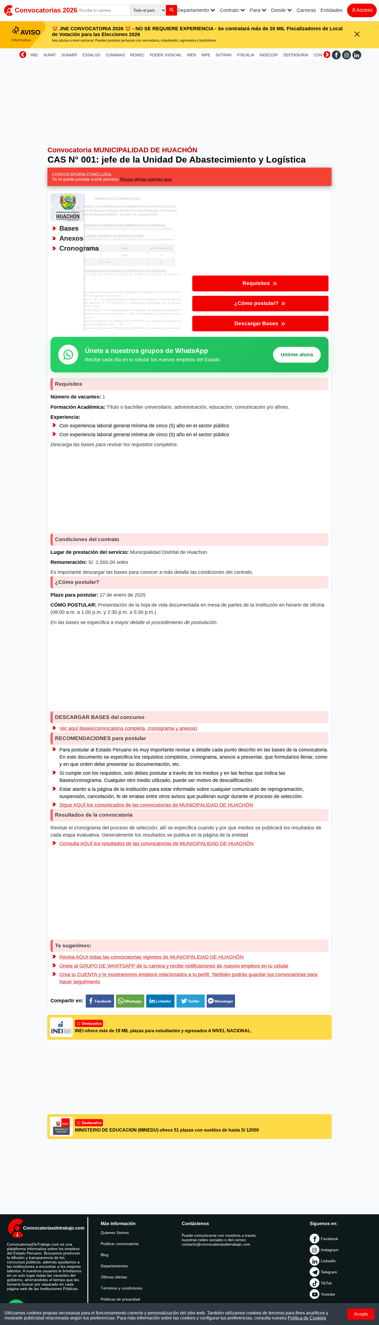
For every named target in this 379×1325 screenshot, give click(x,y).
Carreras (306, 10)
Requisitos (256, 283)
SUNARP (69, 55)
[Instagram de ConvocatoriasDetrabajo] (346, 55)
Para (256, 10)
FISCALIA (245, 55)
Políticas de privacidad (120, 1299)
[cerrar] (357, 34)
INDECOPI (268, 55)
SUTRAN (223, 55)
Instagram (329, 1250)
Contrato (230, 10)
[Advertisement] (189, 100)
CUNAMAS (115, 55)
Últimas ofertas (114, 1277)
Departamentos (114, 1266)
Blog (104, 1255)
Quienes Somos (115, 1232)
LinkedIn (328, 1261)
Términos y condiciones (121, 1288)
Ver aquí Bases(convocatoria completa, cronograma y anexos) (128, 728)
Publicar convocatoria (119, 1243)
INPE (205, 55)
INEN (191, 55)
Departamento (193, 10)
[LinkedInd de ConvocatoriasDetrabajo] (356, 55)
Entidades (331, 10)
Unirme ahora (297, 354)
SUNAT (49, 55)
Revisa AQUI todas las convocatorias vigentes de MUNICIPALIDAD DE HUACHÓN (151, 957)
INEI (34, 55)
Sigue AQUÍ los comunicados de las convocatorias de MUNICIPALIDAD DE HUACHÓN (156, 805)
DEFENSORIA (295, 55)
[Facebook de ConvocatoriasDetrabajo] (336, 55)
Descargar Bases (257, 323)
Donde (279, 10)
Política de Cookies (307, 1318)
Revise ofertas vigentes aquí (146, 179)
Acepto (361, 1314)
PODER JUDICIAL (166, 55)
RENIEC (137, 55)
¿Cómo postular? (257, 303)
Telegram (329, 1272)
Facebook (329, 1238)
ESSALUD (91, 55)
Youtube (328, 1294)
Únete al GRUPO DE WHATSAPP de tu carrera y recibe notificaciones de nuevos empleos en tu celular (174, 966)
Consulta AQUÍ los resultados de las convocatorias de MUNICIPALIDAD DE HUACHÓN (156, 843)
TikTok (326, 1283)
